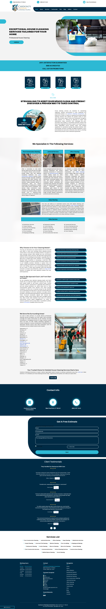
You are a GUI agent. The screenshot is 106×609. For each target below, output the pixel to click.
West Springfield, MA (25, 343)
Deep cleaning (74, 205)
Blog (65, 9)
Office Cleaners (70, 570)
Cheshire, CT (23, 341)
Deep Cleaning (70, 584)
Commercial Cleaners (71, 574)
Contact (75, 9)
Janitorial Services (70, 580)
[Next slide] (54, 528)
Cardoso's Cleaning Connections (75, 113)
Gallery (69, 9)
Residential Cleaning (71, 576)
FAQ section (27, 302)
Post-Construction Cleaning (73, 578)
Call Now (16, 42)
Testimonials (54, 9)
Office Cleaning (70, 582)
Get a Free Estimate (91, 2)
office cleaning (80, 171)
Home (36, 9)
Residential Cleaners (71, 572)
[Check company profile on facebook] (43, 595)
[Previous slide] (51, 528)
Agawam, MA (23, 344)
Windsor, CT (23, 338)
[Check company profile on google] (45, 595)
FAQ (61, 9)
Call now (80, 372)
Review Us (7, 607)
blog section (48, 268)
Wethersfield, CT (24, 346)
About (41, 9)
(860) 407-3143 (24, 124)
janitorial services (54, 173)
